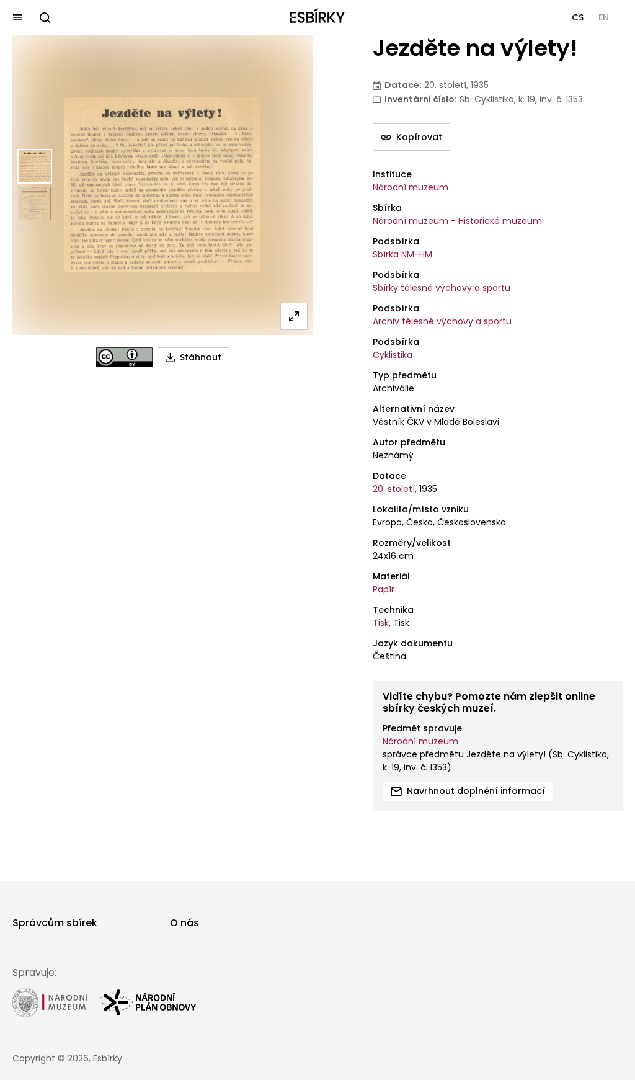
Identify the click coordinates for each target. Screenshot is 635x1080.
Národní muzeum (410, 187)
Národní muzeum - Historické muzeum (457, 221)
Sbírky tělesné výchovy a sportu (441, 288)
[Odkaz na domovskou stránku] (317, 17)
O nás (184, 923)
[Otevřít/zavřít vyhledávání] (44, 17)
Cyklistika (392, 355)
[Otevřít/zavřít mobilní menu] (17, 17)
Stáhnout (200, 357)
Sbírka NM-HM (402, 254)
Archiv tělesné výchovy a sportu (442, 321)
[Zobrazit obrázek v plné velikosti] (294, 316)
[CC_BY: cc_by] (124, 357)
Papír (383, 589)
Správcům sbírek (54, 923)
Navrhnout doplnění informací (476, 791)
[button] (577, 17)
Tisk (381, 623)
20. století (394, 489)
